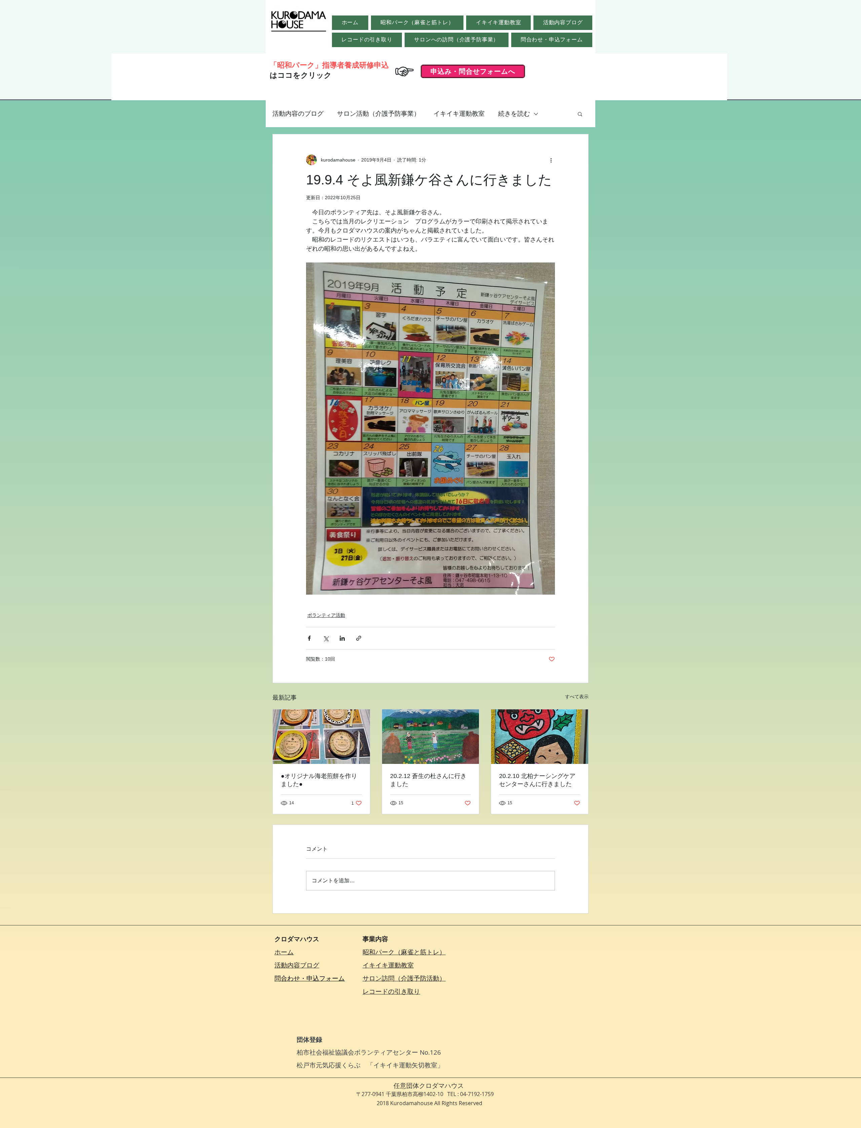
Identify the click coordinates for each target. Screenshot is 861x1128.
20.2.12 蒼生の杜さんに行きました (428, 780)
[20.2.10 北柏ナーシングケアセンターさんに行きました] (539, 736)
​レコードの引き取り (391, 991)
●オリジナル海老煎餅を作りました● (319, 780)
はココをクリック (301, 75)
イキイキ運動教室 (459, 113)
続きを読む (514, 113)
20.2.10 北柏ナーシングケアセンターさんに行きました (537, 780)
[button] (580, 113)
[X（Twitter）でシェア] (326, 638)
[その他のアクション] (551, 160)
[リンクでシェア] (358, 638)
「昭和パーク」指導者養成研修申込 (329, 65)
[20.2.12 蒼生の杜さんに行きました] (430, 736)
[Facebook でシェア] (309, 638)
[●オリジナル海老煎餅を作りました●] (321, 736)
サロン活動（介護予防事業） (378, 113)
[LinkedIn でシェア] (342, 638)
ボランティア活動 (326, 615)
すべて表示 (577, 696)
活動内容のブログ (298, 113)
